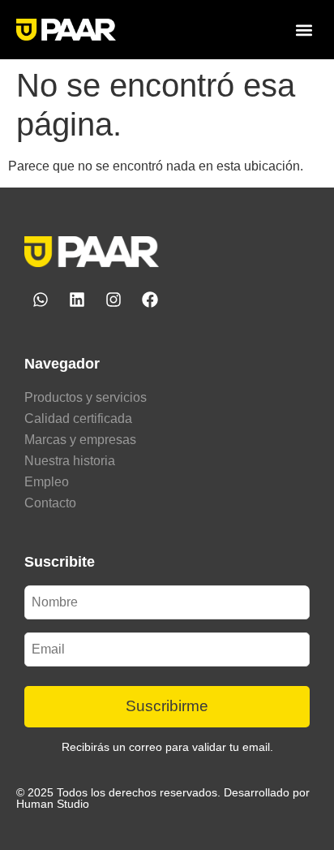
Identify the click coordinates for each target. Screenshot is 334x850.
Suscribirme (167, 705)
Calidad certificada (78, 418)
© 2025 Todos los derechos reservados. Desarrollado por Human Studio (163, 798)
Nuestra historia (69, 461)
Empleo (46, 482)
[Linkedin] (77, 299)
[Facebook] (150, 299)
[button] (304, 29)
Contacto (50, 503)
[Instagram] (113, 299)
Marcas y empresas (80, 440)
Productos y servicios (85, 397)
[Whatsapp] (40, 299)
